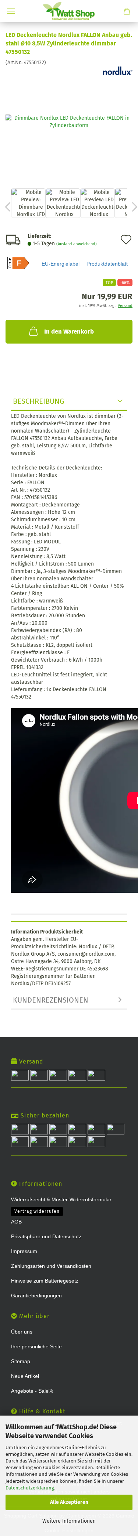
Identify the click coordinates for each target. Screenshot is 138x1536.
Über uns (21, 1332)
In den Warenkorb (69, 331)
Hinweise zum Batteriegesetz (44, 1281)
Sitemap (20, 1361)
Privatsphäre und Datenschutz (46, 1236)
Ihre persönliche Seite (36, 1346)
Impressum (24, 1251)
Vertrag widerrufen (37, 1211)
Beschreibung (38, 401)
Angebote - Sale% (32, 1391)
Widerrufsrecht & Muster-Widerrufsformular (61, 1199)
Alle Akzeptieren (69, 1502)
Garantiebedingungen (36, 1295)
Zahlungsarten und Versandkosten (51, 1266)
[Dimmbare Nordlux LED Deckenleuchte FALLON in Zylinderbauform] (69, 121)
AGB (16, 1222)
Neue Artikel (25, 1376)
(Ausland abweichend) (76, 244)
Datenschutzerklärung (30, 1488)
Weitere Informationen (69, 1521)
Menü (11, 11)
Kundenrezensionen (50, 1000)
